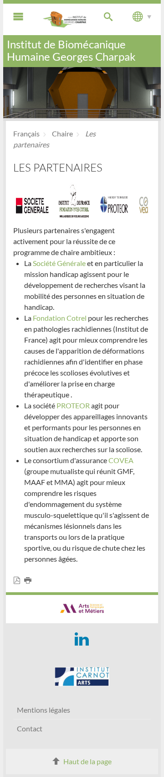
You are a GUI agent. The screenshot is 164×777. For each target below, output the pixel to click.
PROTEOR (73, 405)
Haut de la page (87, 761)
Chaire (62, 133)
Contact (29, 728)
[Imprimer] (29, 580)
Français (26, 133)
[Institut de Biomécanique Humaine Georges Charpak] (65, 19)
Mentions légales (43, 709)
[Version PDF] (18, 580)
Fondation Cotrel (60, 317)
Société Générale (59, 263)
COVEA (120, 460)
